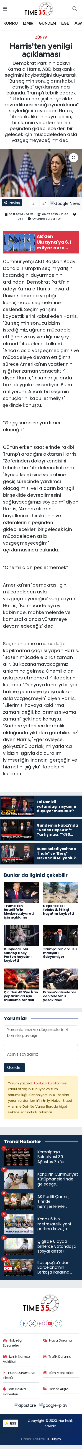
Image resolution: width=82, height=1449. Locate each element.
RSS (12, 1423)
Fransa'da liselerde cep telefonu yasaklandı (60, 996)
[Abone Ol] (65, 203)
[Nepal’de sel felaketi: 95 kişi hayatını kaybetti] (60, 892)
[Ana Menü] (5, 9)
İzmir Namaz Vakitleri (16, 1359)
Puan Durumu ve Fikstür (19, 1375)
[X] (32, 1323)
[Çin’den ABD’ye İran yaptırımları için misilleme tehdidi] (21, 979)
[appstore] (26, 1406)
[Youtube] (50, 1323)
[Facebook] (24, 1323)
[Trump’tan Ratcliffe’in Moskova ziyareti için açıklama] (21, 892)
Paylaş (14, 202)
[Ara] (74, 9)
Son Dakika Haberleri (14, 1391)
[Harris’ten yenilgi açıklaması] (41, 173)
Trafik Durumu (59, 1356)
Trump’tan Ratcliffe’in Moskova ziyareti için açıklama (19, 911)
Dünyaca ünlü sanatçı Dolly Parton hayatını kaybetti (18, 955)
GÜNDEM (47, 23)
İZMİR (28, 23)
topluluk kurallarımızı (50, 1083)
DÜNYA (41, 37)
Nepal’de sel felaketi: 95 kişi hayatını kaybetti (58, 909)
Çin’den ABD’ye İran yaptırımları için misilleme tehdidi (21, 996)
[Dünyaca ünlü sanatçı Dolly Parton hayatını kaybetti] (21, 935)
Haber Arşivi (58, 1388)
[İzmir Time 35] (39, 8)
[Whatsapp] (58, 1323)
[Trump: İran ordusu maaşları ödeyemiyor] (60, 935)
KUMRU (10, 23)
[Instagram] (41, 1323)
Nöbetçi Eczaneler (12, 1343)
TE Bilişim (53, 1438)
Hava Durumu (60, 1340)
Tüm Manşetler (61, 1372)
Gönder (14, 1067)
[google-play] (53, 1406)
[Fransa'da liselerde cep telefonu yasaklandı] (60, 979)
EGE (65, 23)
